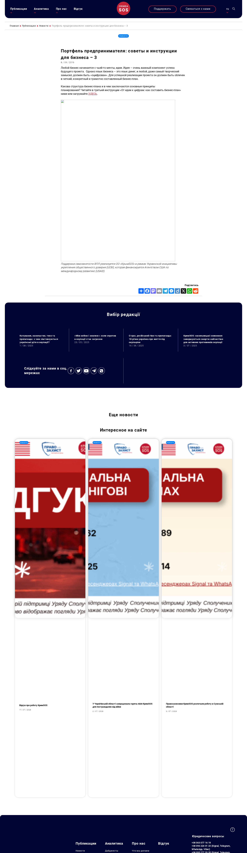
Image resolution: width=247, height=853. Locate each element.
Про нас (61, 8)
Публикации (18, 8)
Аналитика (41, 8)
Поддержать (162, 8)
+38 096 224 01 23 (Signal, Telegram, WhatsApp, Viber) (211, 847)
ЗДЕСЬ (92, 93)
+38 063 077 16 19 (201, 842)
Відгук (78, 8)
